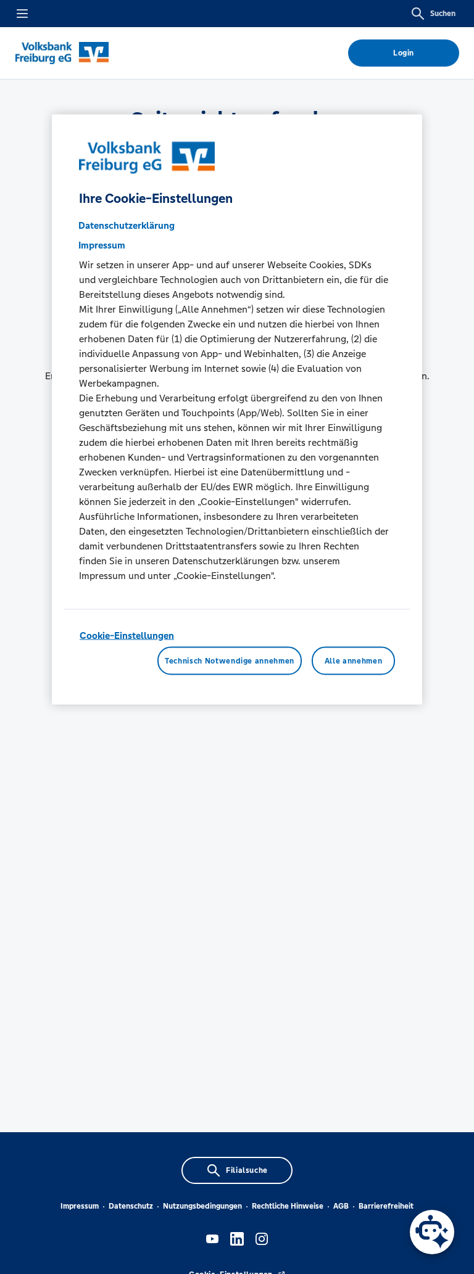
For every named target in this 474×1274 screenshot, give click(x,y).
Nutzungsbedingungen (202, 1206)
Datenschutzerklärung (126, 225)
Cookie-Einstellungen (127, 635)
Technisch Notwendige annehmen (229, 661)
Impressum (79, 1206)
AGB (341, 1206)
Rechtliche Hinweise (287, 1206)
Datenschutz (131, 1206)
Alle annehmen (353, 661)
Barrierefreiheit (386, 1206)
